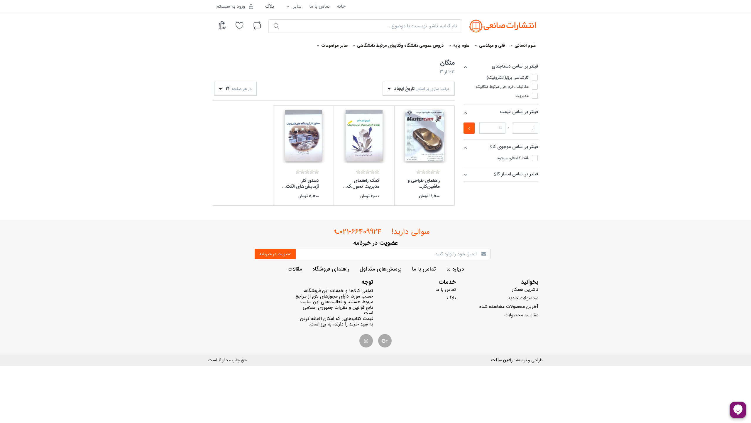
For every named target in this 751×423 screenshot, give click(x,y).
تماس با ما (319, 6)
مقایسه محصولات (521, 315)
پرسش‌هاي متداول (381, 269)
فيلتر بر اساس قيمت (519, 111)
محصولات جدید (523, 298)
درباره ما (455, 269)
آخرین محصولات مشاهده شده (508, 306)
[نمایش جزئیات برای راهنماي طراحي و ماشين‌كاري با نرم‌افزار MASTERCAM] (424, 135)
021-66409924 (360, 232)
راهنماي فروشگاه (330, 269)
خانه (341, 6)
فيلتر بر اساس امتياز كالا (516, 174)
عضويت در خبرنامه (275, 254)
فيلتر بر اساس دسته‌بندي (515, 66)
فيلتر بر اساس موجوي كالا (514, 146)
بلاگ (269, 6)
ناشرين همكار (525, 289)
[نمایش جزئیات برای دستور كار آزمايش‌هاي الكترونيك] (303, 135)
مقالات (294, 269)
